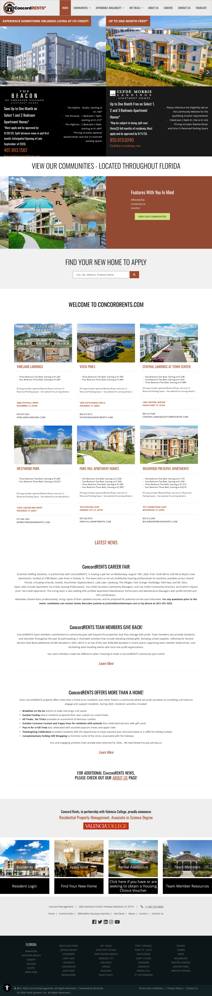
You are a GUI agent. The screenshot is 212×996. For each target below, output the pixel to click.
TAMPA (181, 949)
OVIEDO (106, 966)
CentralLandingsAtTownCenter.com (165, 416)
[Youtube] (117, 922)
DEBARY (31, 959)
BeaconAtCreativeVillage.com (22, 156)
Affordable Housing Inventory (94, 913)
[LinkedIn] (106, 922)
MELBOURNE (68, 974)
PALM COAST (106, 974)
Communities (66, 913)
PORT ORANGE (143, 945)
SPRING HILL (143, 970)
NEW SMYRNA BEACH (106, 954)
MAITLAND (69, 970)
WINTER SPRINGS (180, 970)
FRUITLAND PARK (68, 945)
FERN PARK (31, 972)
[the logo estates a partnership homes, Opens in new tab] (130, 95)
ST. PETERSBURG (143, 974)
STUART (181, 945)
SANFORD (143, 962)
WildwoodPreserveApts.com (160, 521)
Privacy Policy (174, 988)
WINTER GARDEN (180, 962)
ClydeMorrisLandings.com (125, 146)
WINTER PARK (180, 966)
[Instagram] (111, 922)
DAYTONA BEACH (31, 955)
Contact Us (184, 8)
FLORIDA (31, 944)
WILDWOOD (180, 958)
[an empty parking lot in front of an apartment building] (169, 343)
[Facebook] (94, 922)
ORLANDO (106, 962)
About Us (153, 8)
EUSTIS (31, 967)
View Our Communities (152, 216)
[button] (4, 72)
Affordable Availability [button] (109, 8)
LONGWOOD (69, 966)
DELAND (31, 963)
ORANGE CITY (106, 958)
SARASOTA (143, 966)
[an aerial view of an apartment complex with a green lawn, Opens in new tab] (169, 445)
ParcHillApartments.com (95, 521)
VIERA (181, 954)
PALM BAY (106, 970)
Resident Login (24, 886)
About (132, 913)
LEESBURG (68, 962)
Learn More (106, 663)
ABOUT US (120, 777)
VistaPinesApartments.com (96, 417)
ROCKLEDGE (143, 954)
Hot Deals (119, 913)
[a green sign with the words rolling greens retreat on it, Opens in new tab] (24, 97)
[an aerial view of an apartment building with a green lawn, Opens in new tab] (159, 51)
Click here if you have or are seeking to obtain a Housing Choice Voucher (133, 886)
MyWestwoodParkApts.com (33, 522)
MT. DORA (106, 945)
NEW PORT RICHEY (106, 949)
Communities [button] (81, 8)
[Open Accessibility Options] (7, 988)
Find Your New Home (79, 886)
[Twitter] (100, 922)
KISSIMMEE (68, 954)
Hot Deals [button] (135, 8)
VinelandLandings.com (31, 417)
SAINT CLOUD (143, 958)
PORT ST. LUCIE (143, 949)
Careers (168, 8)
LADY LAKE (69, 958)
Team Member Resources (187, 886)
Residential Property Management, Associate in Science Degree (106, 817)
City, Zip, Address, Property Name (95, 274)
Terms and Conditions (151, 988)
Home (65, 8)
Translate (201, 8)
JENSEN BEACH (68, 949)
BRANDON (31, 951)
